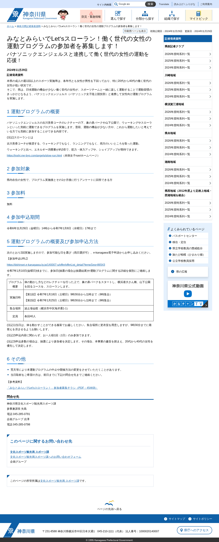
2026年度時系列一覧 (177, 54)
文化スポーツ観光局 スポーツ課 (29, 451)
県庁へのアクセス (196, 530)
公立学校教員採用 (183, 260)
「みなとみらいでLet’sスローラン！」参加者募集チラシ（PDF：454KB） (52, 387)
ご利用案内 (206, 4)
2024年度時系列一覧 (177, 67)
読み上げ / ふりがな (184, 4)
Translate (164, 4)
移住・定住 (179, 242)
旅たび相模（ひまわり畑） (188, 254)
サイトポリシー (202, 518)
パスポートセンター (184, 235)
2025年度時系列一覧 (177, 60)
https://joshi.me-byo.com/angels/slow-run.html (34, 155)
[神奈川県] (19, 530)
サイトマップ (177, 518)
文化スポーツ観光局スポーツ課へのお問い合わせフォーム (45, 456)
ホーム (10, 26)
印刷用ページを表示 (135, 31)
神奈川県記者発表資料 (29, 26)
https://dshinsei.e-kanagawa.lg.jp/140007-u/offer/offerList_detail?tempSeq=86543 (56, 264)
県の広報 (181, 271)
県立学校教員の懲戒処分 (187, 248)
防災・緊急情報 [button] (91, 16)
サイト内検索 (104, 4)
